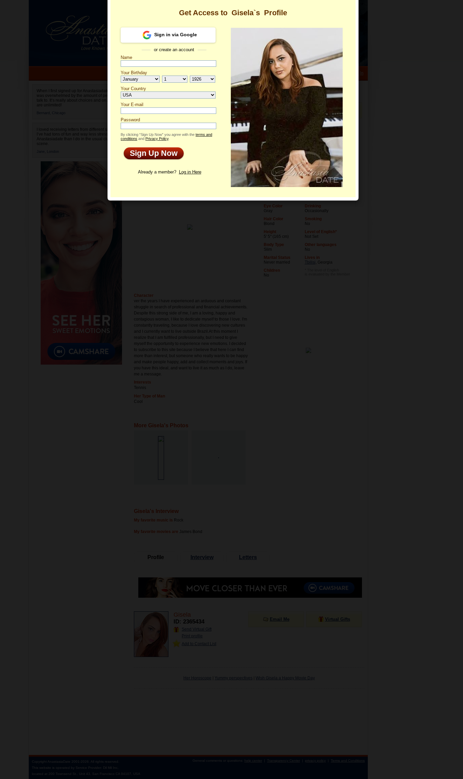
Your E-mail (132, 104)
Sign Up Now (151, 153)
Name (126, 57)
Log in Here (190, 172)
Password (130, 119)
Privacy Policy (156, 139)
